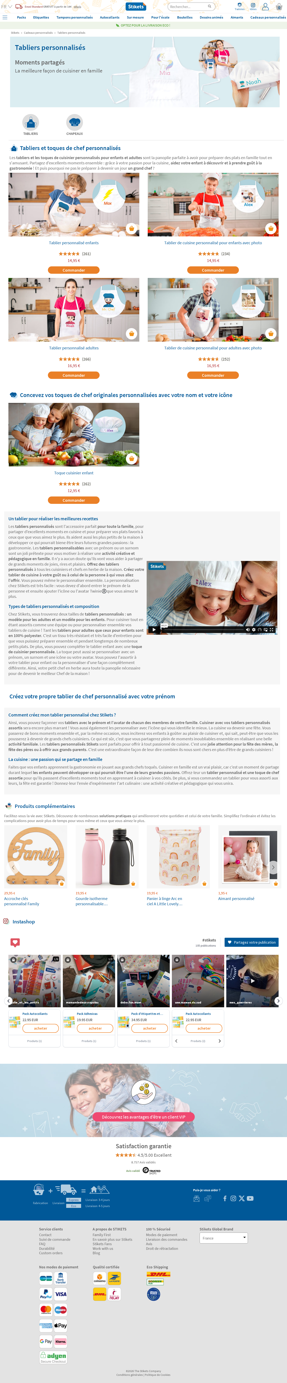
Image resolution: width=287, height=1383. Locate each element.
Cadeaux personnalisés (38, 33)
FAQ (42, 1243)
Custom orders (51, 1252)
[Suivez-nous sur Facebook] (225, 1199)
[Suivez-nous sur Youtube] (250, 1199)
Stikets (15, 33)
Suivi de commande (54, 1239)
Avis (149, 1243)
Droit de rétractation (162, 1248)
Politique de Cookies (157, 1375)
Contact (45, 1234)
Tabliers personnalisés (71, 33)
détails (77, 6)
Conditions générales (129, 1375)
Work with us (103, 1248)
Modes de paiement (161, 1234)
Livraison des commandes (166, 1239)
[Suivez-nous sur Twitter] (241, 1199)
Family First (102, 1234)
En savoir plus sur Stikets (112, 1239)
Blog (96, 1252)
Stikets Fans (102, 1243)
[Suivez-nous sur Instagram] (233, 1199)
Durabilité (47, 1248)
